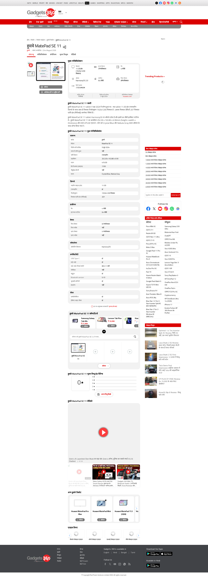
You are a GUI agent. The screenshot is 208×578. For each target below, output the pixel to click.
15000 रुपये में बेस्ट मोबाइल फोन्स (156, 168)
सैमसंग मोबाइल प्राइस (76, 539)
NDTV (29, 3)
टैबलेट (40, 26)
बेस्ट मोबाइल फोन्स (151, 156)
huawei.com (127, 96)
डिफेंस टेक (97, 22)
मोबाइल (31, 26)
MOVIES (52, 3)
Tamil (133, 553)
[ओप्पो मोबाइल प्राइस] (94, 534)
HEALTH (81, 3)
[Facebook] (148, 209)
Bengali (124, 553)
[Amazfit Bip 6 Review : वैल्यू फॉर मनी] (163, 397)
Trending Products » (155, 77)
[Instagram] (166, 209)
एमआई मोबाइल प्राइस (113, 539)
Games (93, 3)
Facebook (105, 564)
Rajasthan (115, 3)
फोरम (134, 22)
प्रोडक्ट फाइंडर (120, 22)
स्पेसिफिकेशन (42, 55)
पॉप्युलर (167, 222)
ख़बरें (58, 552)
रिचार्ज (143, 22)
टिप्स (78, 26)
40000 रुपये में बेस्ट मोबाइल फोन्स (156, 187)
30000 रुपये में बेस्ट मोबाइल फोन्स (156, 179)
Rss (129, 564)
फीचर (75, 22)
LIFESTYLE (73, 3)
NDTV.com (84, 561)
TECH (87, 3)
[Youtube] (160, 209)
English (106, 553)
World (35, 3)
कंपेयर (46, 87)
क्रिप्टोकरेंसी (164, 22)
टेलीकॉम (87, 26)
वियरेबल (123, 26)
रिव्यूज (66, 22)
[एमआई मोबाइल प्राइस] (113, 534)
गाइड (108, 22)
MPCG (123, 3)
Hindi (115, 553)
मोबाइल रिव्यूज (150, 325)
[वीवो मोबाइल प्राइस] (131, 534)
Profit (41, 3)
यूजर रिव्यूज (64, 55)
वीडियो (84, 22)
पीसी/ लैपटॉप (68, 26)
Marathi (130, 3)
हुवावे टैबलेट (50, 40)
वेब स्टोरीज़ (134, 26)
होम (30, 22)
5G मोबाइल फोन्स (151, 152)
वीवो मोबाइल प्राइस (131, 539)
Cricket (59, 3)
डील (153, 22)
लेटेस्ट (148, 222)
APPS (108, 3)
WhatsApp (124, 564)
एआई (53, 22)
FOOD (66, 3)
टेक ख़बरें (39, 22)
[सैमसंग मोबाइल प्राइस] (76, 534)
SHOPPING (100, 3)
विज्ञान (96, 26)
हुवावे (28, 50)
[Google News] (178, 209)
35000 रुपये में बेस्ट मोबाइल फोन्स (156, 183)
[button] (136, 322)
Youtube (114, 564)
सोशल (114, 26)
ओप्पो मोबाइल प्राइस (95, 539)
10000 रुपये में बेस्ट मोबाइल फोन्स (156, 160)
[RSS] (179, 3)
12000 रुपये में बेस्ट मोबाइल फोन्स (156, 164)
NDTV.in (83, 564)
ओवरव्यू (31, 55)
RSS (58, 549)
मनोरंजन (57, 26)
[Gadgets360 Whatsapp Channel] (172, 209)
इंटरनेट (105, 26)
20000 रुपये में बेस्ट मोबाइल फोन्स (156, 172)
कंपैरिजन (53, 55)
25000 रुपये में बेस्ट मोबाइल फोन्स (156, 175)
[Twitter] (154, 209)
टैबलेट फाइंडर (40, 40)
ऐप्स (48, 26)
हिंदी (47, 3)
